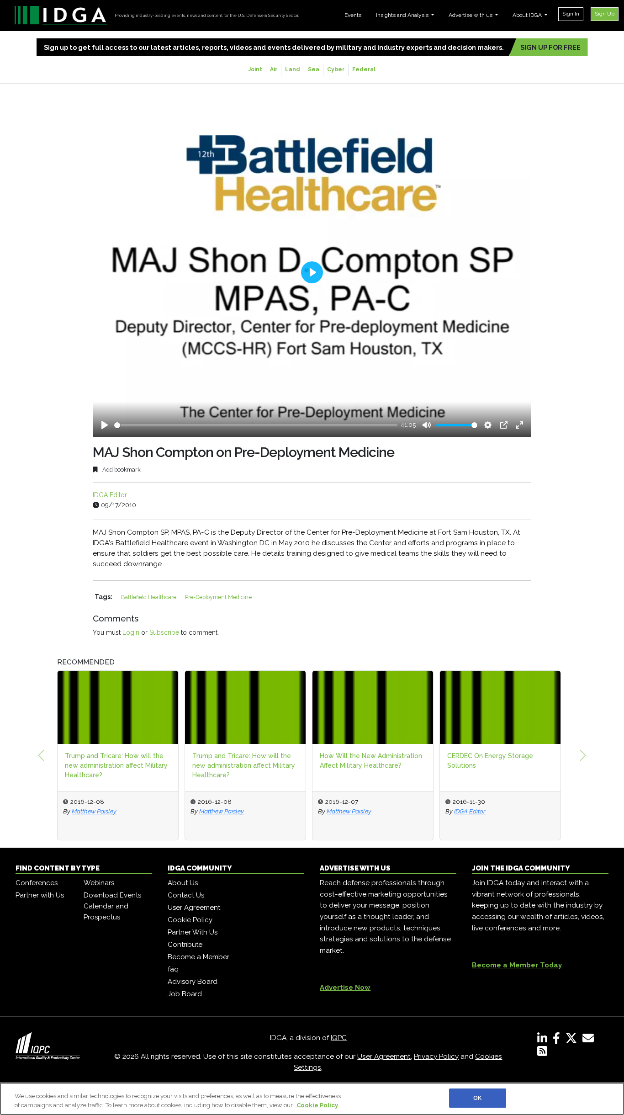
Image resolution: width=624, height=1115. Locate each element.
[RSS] (542, 1053)
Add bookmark (121, 469)
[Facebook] (558, 1040)
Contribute (185, 944)
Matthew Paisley (94, 811)
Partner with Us (40, 895)
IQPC (339, 1038)
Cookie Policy (190, 920)
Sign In (570, 14)
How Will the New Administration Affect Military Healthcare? (371, 760)
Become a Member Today (517, 965)
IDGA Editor (110, 495)
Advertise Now (345, 987)
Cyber (335, 69)
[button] (41, 755)
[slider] (255, 425)
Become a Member (198, 957)
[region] (312, 1099)
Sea (313, 69)
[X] (573, 1040)
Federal (363, 69)
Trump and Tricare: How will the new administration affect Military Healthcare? (116, 765)
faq (173, 969)
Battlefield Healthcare (149, 597)
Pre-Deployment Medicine (218, 597)
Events (352, 15)
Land (292, 69)
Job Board (185, 994)
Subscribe (164, 632)
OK (477, 1097)
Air (273, 69)
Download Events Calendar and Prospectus (112, 906)
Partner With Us (192, 932)
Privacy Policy (436, 1056)
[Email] (590, 1040)
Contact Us (186, 895)
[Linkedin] (544, 1040)
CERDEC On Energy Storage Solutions (490, 760)
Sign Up (604, 14)
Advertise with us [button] (471, 15)
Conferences (37, 883)
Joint (255, 69)
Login (130, 632)
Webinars (99, 883)
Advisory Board (192, 981)
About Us (183, 883)
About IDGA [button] (528, 15)
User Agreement (194, 907)
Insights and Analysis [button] (403, 15)
